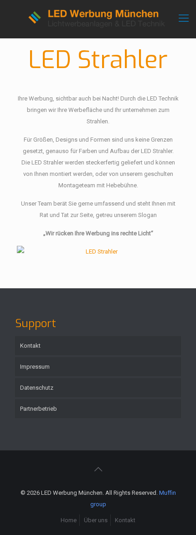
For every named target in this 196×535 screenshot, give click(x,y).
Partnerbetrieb (38, 408)
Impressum (35, 366)
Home (69, 520)
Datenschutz (36, 387)
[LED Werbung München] (98, 19)
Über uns (96, 520)
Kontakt (30, 345)
